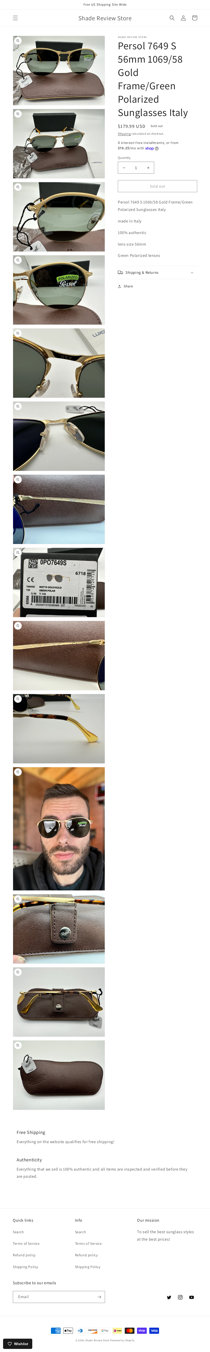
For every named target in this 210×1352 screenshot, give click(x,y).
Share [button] (128, 286)
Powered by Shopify (122, 1340)
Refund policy (24, 1255)
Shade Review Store (97, 1340)
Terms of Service (26, 1243)
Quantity (124, 157)
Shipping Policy (25, 1267)
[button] (15, 18)
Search (18, 1232)
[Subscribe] (99, 1297)
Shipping (124, 133)
